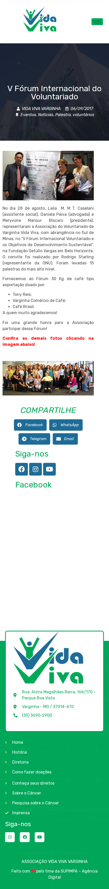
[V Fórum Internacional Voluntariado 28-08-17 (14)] (48, 394)
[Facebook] (21, 469)
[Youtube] (49, 469)
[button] (30, 425)
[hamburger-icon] (97, 21)
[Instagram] (35, 469)
